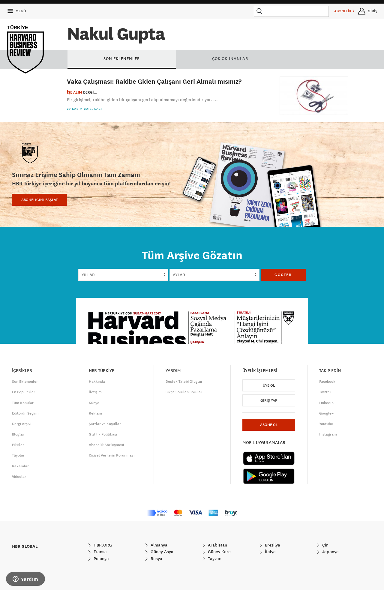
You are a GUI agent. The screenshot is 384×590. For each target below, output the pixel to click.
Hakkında (97, 381)
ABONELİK (343, 11)
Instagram (328, 434)
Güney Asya (161, 551)
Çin (324, 545)
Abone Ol (269, 424)
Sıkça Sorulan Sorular (184, 392)
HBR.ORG (102, 545)
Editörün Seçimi (25, 413)
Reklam (95, 413)
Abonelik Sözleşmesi (106, 444)
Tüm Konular (23, 402)
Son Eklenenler (25, 381)
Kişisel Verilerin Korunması (111, 455)
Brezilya (272, 545)
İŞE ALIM (74, 92)
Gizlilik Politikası (103, 434)
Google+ (326, 413)
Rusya (155, 558)
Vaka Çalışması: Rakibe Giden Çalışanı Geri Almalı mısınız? (154, 81)
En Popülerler (23, 392)
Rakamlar (20, 466)
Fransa (99, 551)
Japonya (330, 551)
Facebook (327, 381)
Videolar (19, 476)
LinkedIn (326, 402)
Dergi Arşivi (21, 423)
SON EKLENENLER (122, 58)
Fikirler (18, 444)
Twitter (325, 392)
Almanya (158, 545)
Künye (94, 402)
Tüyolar (18, 455)
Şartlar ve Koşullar (105, 423)
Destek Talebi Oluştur (184, 381)
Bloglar (18, 434)
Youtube (326, 423)
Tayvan (214, 558)
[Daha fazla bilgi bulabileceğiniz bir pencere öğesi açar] (25, 579)
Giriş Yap (268, 400)
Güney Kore (219, 551)
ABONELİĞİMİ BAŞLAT (39, 199)
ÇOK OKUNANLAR (230, 58)
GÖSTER (283, 274)
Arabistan (217, 545)
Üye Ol (269, 385)
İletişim (95, 392)
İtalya (270, 551)
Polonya (100, 558)
